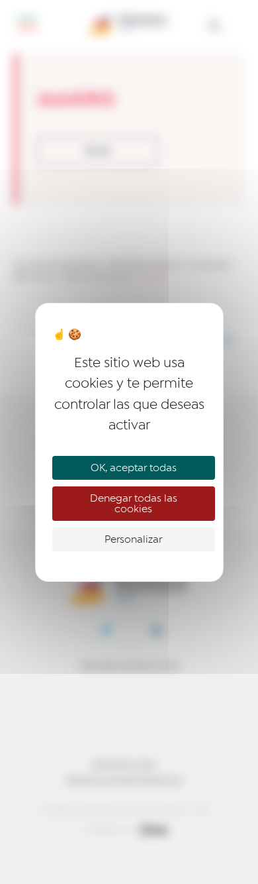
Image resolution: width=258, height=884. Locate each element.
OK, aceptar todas (134, 468)
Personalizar (133, 539)
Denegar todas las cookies (133, 503)
